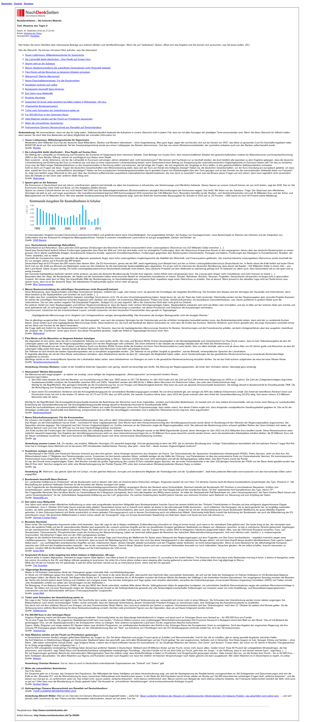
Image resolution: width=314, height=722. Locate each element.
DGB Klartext (39, 240)
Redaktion (35, 36)
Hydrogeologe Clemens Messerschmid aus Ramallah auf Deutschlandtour (63, 127)
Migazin (37, 658)
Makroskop (38, 178)
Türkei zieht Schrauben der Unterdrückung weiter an (52, 110)
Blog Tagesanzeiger (43, 284)
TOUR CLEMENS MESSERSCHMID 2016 (54, 691)
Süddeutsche (40, 610)
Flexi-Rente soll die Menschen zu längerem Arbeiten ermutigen (57, 72)
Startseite (6, 3)
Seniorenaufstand (42, 412)
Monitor (37, 147)
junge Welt (38, 550)
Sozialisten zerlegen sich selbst (41, 84)
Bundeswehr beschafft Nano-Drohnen (44, 89)
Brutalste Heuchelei (35, 97)
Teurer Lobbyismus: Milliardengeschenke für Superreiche (54, 55)
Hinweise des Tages (33, 33)
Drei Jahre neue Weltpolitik (39, 93)
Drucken (28, 3)
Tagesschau (39, 630)
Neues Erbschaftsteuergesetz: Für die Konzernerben (52, 80)
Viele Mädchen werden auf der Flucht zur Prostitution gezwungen (59, 119)
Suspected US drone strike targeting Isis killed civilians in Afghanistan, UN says (65, 102)
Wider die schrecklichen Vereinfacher (44, 123)
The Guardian (40, 565)
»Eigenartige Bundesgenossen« (41, 106)
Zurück (18, 3)
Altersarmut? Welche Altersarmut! (42, 76)
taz (34, 438)
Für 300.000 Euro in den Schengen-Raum (47, 114)
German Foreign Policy (45, 517)
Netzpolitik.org (40, 497)
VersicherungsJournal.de (46, 362)
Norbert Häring (40, 684)
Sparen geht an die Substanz (40, 63)
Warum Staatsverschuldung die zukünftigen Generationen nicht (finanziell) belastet (67, 67)
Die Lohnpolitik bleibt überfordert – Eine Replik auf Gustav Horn (58, 59)
